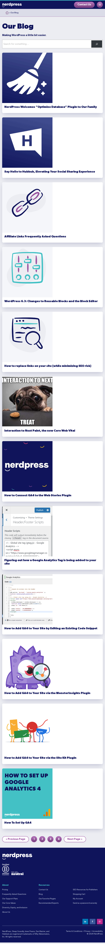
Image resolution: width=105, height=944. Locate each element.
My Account (78, 899)
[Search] (96, 44)
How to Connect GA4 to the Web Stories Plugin (37, 495)
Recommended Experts (49, 903)
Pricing (5, 890)
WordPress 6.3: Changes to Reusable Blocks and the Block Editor (51, 301)
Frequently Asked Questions (14, 894)
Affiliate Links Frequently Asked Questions (35, 236)
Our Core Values (9, 903)
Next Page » (74, 840)
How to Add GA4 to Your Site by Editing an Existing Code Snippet (50, 628)
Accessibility (97, 931)
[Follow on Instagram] (100, 921)
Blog (41, 894)
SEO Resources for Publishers (85, 890)
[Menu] (100, 5)
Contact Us (84, 4)
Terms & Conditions (74, 931)
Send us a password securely (85, 903)
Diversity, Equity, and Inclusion (14, 908)
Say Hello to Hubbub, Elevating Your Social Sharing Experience (49, 171)
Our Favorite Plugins (47, 899)
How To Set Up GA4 (17, 822)
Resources (44, 885)
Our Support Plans (10, 899)
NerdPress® (12, 5)
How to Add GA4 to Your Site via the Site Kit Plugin (40, 757)
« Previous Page (15, 840)
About (5, 885)
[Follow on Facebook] (92, 921)
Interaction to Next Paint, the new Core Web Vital (39, 430)
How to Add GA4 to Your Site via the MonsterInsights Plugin (47, 693)
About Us (6, 912)
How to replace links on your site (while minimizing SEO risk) (47, 366)
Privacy (87, 931)
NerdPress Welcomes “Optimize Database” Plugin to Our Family (50, 106)
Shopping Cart (79, 894)
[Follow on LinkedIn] (85, 921)
